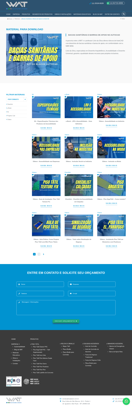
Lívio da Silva (71, 51)
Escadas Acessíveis (91, 343)
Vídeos (9, 119)
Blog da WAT (98, 14)
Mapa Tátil (66, 346)
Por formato (13, 99)
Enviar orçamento (65, 321)
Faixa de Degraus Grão (93, 360)
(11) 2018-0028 (120, 401)
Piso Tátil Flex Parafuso (41, 366)
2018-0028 (99, 3)
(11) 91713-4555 (120, 399)
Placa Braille (67, 349)
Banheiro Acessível (115, 343)
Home (8, 14)
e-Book (9, 108)
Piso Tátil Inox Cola (39, 355)
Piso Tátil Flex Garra (40, 363)
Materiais (17, 18)
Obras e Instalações (63, 14)
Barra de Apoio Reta (116, 351)
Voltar (123, 18)
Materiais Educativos (82, 14)
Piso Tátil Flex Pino (39, 369)
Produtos (26, 14)
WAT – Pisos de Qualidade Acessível (17, 6)
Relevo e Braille (67, 343)
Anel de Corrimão (91, 346)
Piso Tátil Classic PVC (40, 347)
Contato (15, 363)
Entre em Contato (112, 14)
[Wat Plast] (14, 402)
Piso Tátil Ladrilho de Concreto (43, 372)
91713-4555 (116, 3)
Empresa (16, 14)
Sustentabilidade (19, 346)
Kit (8, 112)
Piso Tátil (35, 344)
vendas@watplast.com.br (70, 399)
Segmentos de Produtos (42, 14)
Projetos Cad (11, 115)
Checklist (10, 104)
